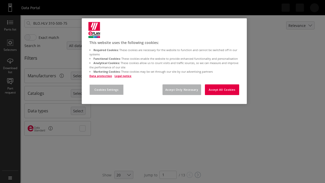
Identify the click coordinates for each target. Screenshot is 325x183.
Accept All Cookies (222, 90)
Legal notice (123, 76)
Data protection (100, 76)
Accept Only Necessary (181, 90)
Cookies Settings (106, 90)
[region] (164, 61)
